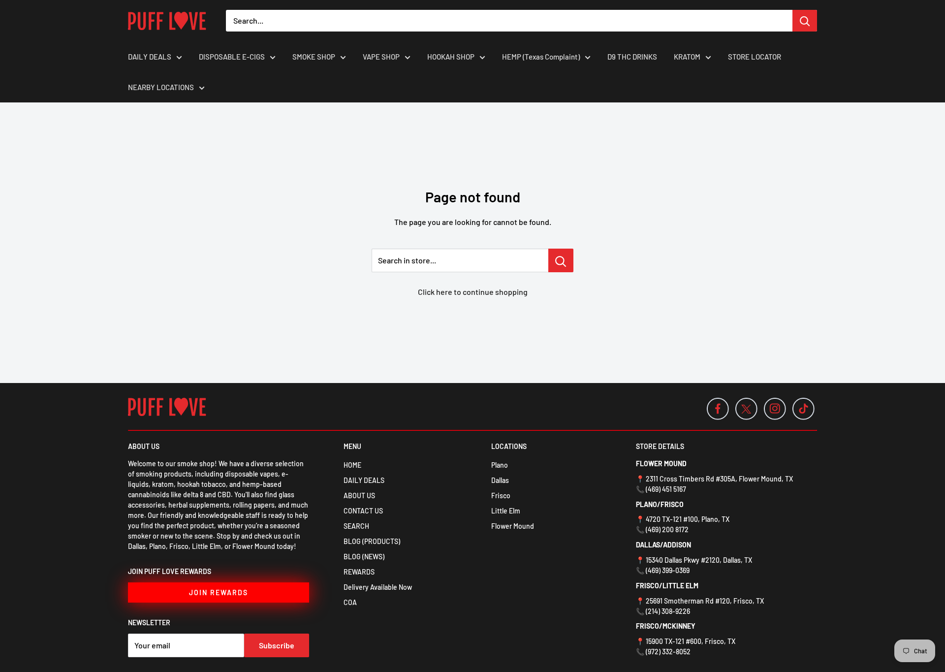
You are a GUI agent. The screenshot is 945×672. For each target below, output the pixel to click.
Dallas (500, 480)
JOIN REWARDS (218, 592)
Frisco (500, 495)
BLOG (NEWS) (364, 556)
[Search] (804, 21)
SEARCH (356, 526)
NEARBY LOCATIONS (161, 87)
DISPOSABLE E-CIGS (232, 56)
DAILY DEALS (149, 56)
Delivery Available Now (378, 587)
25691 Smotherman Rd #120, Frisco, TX (705, 601)
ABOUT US (359, 495)
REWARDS (359, 572)
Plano (499, 465)
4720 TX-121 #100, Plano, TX (687, 519)
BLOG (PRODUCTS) (372, 541)
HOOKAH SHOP (450, 56)
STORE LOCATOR (754, 56)
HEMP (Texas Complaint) (541, 56)
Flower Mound (512, 526)
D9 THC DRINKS (632, 56)
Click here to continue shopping (473, 291)
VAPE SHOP (381, 56)
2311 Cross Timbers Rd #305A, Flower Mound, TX (719, 479)
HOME (352, 465)
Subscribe (276, 645)
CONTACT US (363, 511)
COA (350, 602)
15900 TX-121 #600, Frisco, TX (690, 641)
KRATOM (687, 56)
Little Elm (505, 511)
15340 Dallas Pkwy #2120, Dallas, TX (699, 560)
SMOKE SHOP (313, 56)
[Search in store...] (560, 260)
